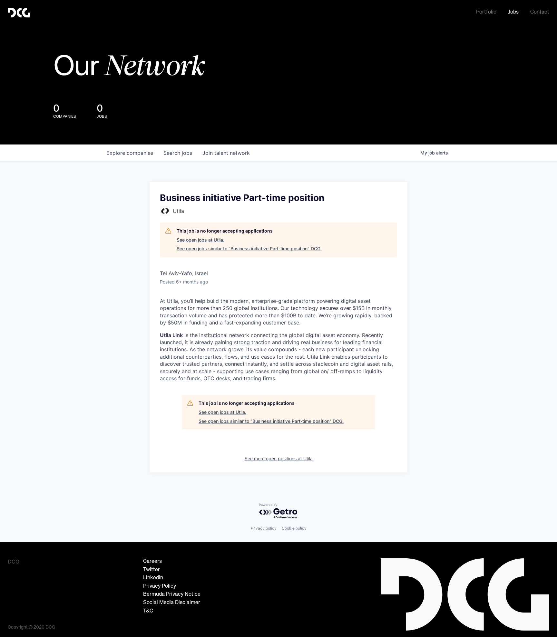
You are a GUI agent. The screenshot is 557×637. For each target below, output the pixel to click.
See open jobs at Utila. (200, 240)
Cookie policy (294, 528)
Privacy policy (264, 528)
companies (129, 153)
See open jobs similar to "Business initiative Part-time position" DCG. (249, 248)
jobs (177, 153)
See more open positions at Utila (279, 458)
